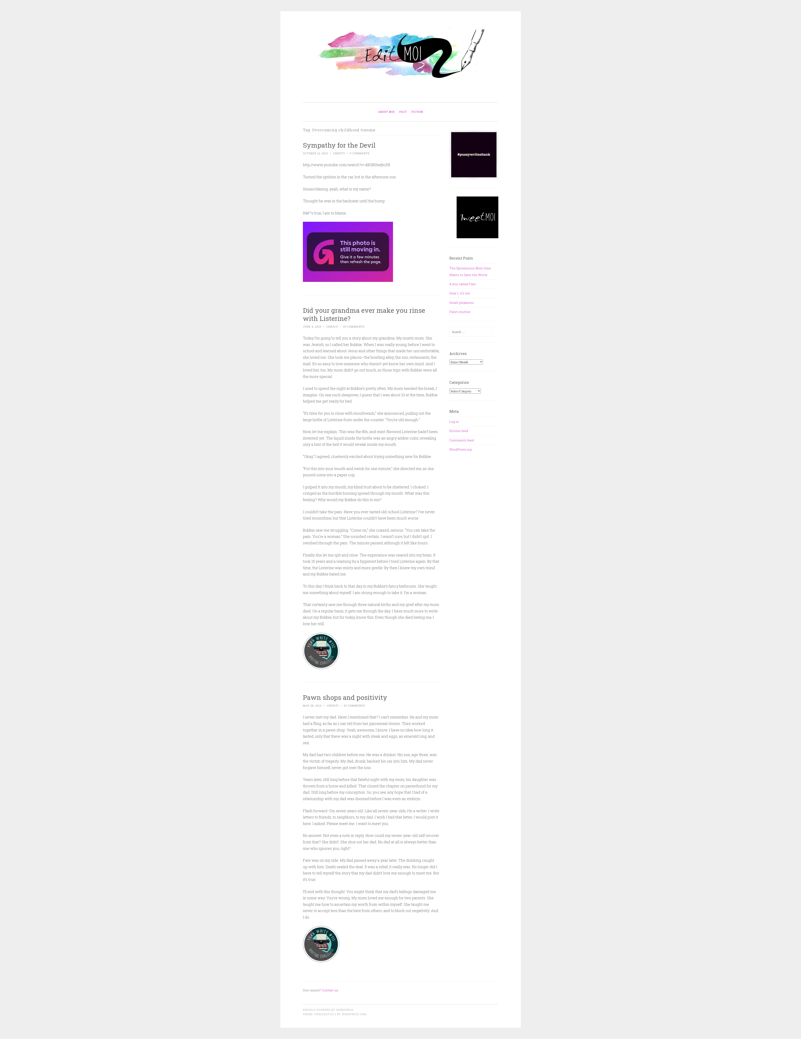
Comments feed (461, 440)
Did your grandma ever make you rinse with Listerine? (364, 314)
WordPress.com (354, 1014)
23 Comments (354, 705)
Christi (339, 153)
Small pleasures (461, 302)
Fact (403, 111)
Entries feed (458, 431)
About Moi (386, 111)
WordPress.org (460, 449)
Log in (454, 421)
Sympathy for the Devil (339, 145)
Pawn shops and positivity (345, 697)
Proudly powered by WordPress (328, 1009)
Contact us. (330, 990)
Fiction (417, 111)
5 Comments (360, 153)
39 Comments (354, 326)
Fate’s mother (460, 312)
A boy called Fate (462, 284)
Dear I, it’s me (459, 293)
